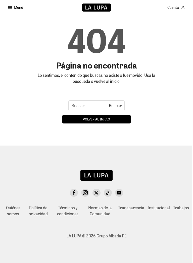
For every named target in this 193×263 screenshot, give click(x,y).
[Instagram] (85, 193)
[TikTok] (108, 193)
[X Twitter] (96, 193)
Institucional (159, 207)
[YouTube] (119, 193)
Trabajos (181, 207)
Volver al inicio (96, 119)
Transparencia (131, 207)
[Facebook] (74, 193)
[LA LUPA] (96, 8)
